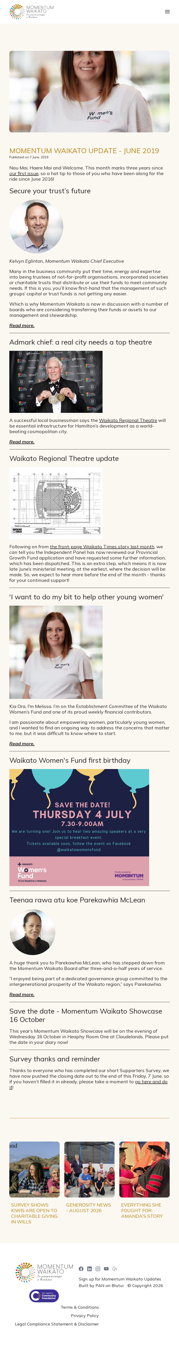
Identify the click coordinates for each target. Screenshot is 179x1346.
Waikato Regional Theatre (128, 420)
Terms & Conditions (80, 1307)
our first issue (23, 173)
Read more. (21, 325)
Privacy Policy (85, 1315)
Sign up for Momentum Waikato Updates (120, 1279)
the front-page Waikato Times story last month (102, 546)
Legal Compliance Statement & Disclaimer (57, 1324)
